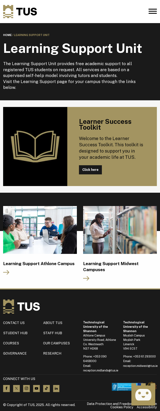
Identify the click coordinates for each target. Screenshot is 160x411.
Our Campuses (56, 343)
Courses (11, 343)
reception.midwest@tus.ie (140, 366)
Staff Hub (52, 333)
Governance (15, 353)
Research (52, 353)
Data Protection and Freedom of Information (122, 404)
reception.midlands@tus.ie (100, 370)
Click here (90, 170)
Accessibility (147, 407)
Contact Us (14, 323)
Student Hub (15, 333)
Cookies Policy (121, 407)
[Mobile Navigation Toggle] (153, 12)
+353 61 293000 (144, 356)
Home (7, 35)
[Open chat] (143, 394)
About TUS (52, 323)
